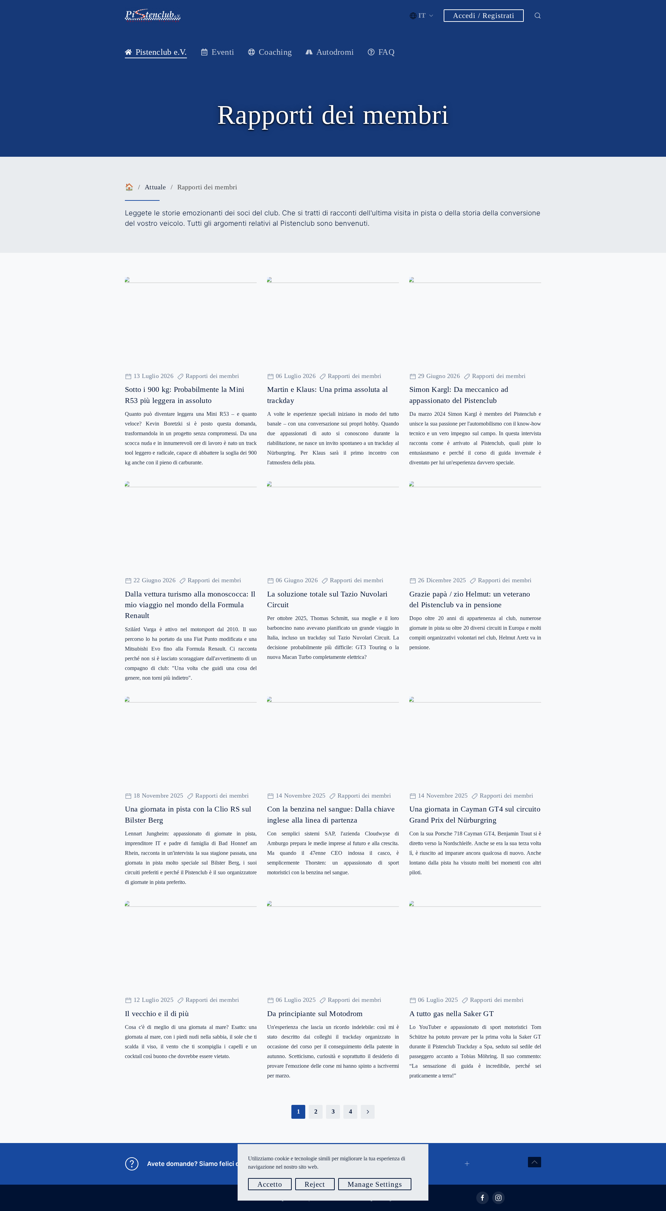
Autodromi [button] (335, 52)
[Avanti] (368, 1112)
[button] (421, 15)
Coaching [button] (275, 52)
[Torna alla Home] (152, 15)
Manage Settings (375, 1184)
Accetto (269, 1184)
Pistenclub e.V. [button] (161, 52)
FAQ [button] (386, 52)
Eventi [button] (223, 52)
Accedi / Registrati (483, 15)
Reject (315, 1184)
